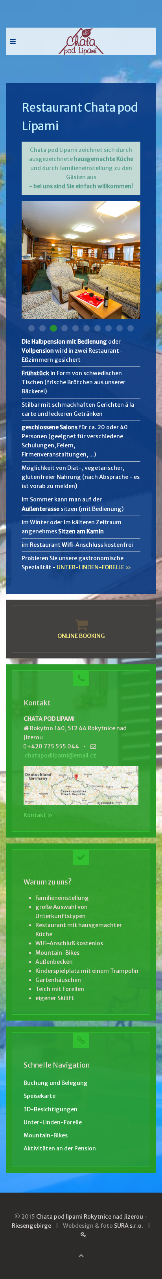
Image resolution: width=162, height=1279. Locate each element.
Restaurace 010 (130, 328)
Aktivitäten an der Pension (60, 1148)
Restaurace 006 (86, 328)
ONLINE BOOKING (81, 636)
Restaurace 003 (53, 328)
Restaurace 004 (64, 328)
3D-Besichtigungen (50, 1109)
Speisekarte (39, 1095)
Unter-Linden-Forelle (53, 1122)
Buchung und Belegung (56, 1082)
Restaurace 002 (42, 328)
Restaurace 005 (75, 328)
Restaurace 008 (108, 328)
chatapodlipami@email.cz (60, 755)
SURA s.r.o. (128, 1225)
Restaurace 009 (119, 328)
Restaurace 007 (97, 328)
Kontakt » (38, 815)
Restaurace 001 (31, 328)
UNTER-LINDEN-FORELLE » (94, 567)
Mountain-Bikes (46, 1135)
